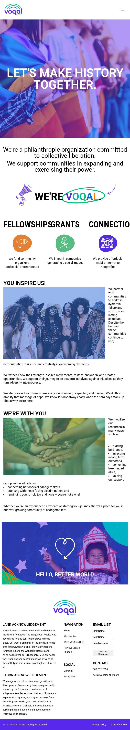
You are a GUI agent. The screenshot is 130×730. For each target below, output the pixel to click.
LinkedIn (68, 670)
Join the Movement (103, 652)
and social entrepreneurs (22, 267)
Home (67, 630)
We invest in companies (65, 258)
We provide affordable (108, 258)
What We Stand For (74, 642)
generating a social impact (65, 262)
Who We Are (70, 636)
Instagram (69, 676)
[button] (121, 9)
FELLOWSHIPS (27, 224)
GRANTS (65, 224)
